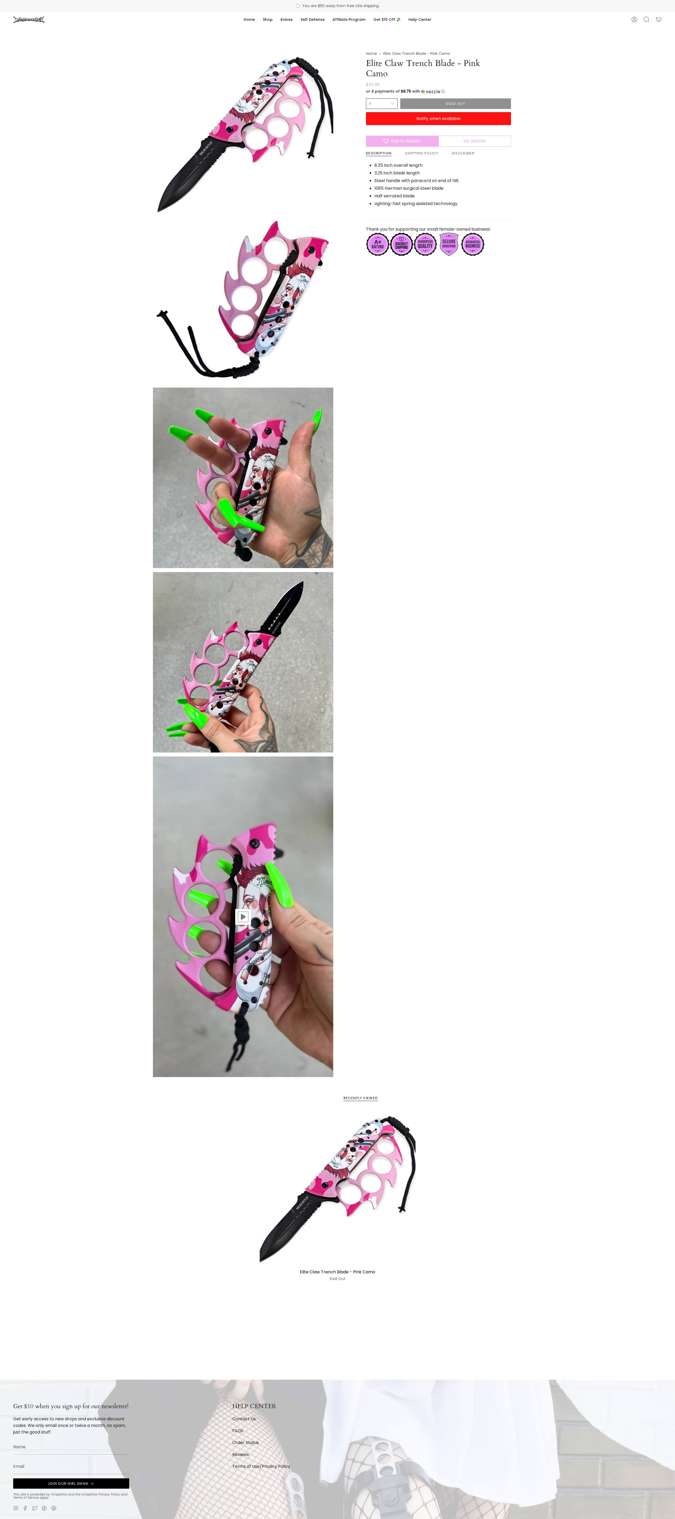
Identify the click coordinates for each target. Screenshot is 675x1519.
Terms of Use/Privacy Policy (261, 1466)
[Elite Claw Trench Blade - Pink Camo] (338, 1188)
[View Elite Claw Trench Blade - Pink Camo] (243, 916)
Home (371, 53)
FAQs (237, 1431)
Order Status (245, 1443)
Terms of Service (26, 1497)
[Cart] (659, 19)
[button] (268, 19)
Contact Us (244, 1419)
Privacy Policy (109, 1494)
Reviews (240, 1454)
